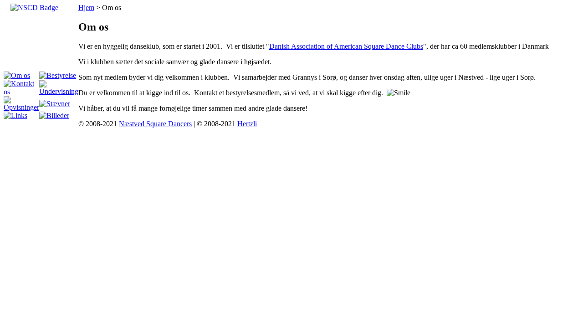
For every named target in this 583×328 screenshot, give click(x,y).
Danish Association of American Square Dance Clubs (346, 46)
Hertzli (247, 124)
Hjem (86, 7)
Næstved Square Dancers (155, 124)
